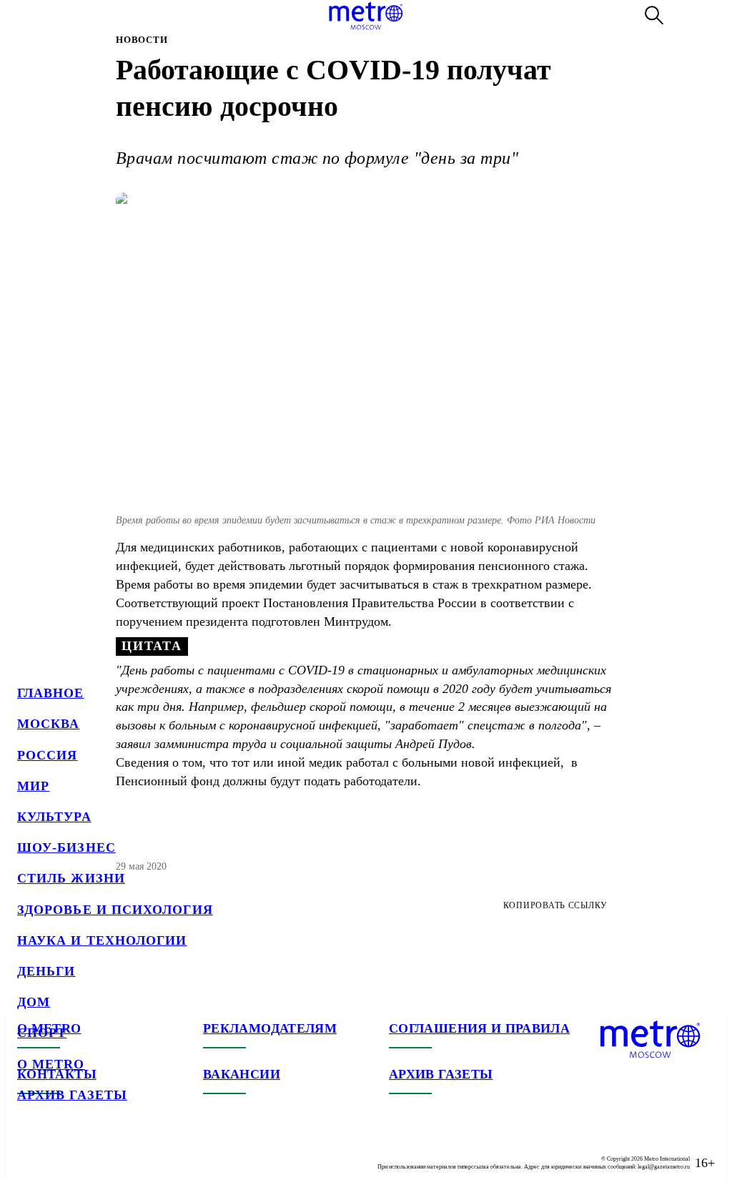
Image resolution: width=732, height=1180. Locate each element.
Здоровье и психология (115, 910)
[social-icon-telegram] (57, 1151)
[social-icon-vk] (28, 1151)
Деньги (46, 971)
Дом (33, 1002)
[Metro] (365, 15)
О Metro (51, 1064)
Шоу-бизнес (66, 847)
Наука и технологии (102, 940)
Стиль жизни (71, 878)
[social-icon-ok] (85, 1151)
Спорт (41, 1033)
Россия (47, 755)
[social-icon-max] (114, 1151)
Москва (48, 724)
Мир (33, 786)
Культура (54, 817)
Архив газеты (72, 1095)
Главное (50, 693)
